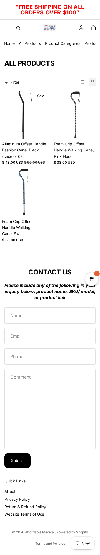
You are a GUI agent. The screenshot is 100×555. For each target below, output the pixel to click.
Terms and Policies (50, 543)
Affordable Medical (40, 532)
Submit (17, 460)
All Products (30, 43)
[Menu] (6, 28)
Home (9, 43)
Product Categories (62, 43)
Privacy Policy (17, 499)
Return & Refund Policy (25, 506)
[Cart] (93, 28)
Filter (15, 82)
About (10, 491)
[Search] (18, 28)
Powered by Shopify (72, 532)
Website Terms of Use (24, 514)
